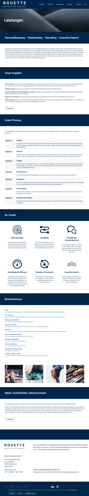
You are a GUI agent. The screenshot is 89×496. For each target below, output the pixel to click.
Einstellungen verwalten (30, 493)
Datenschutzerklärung (72, 490)
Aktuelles (78, 4)
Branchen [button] (69, 4)
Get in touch (10, 108)
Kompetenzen (60, 4)
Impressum (19, 486)
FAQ (85, 4)
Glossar (6, 486)
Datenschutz (26, 486)
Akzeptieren (12, 493)
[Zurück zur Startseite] (14, 4)
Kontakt (12, 486)
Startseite (41, 4)
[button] (85, 487)
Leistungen (50, 4)
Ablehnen (20, 493)
